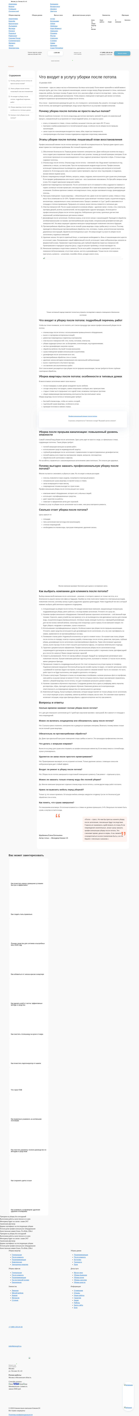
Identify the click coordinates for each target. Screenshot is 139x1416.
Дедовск (53, 9)
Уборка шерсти (79, 1282)
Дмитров (53, 11)
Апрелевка (13, 4)
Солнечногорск (14, 41)
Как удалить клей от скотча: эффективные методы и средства (26, 1004)
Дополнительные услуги (82, 15)
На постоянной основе (20, 1280)
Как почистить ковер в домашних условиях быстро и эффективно (27, 884)
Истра (52, 19)
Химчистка (106, 15)
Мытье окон (58, 15)
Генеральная (17, 1255)
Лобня (52, 23)
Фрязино (12, 43)
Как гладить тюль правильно (21, 914)
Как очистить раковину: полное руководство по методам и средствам (28, 1150)
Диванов (15, 1290)
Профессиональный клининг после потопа (82, 416)
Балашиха (54, 4)
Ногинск (12, 31)
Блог (76, 1307)
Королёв (12, 21)
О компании (118, 21)
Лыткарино (13, 26)
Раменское (13, 36)
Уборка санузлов (80, 1280)
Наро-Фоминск (55, 28)
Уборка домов (37, 15)
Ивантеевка (13, 19)
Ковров (14, 1295)
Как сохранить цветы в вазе (21, 1180)
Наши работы (102, 21)
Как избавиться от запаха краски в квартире (27, 974)
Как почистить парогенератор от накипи (26, 1063)
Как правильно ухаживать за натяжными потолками (26, 1120)
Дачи (76, 1264)
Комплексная (17, 1262)
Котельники (54, 21)
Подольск (12, 33)
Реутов (53, 36)
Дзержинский (14, 11)
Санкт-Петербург (56, 48)
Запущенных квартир (20, 1264)
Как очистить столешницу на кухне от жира (27, 1034)
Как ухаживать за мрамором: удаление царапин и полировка (25, 1210)
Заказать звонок (122, 53)
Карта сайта (78, 1305)
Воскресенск (55, 6)
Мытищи (12, 28)
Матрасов (15, 1298)
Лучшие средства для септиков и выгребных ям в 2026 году (28, 944)
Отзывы (77, 1293)
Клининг (11, 66)
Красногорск (13, 23)
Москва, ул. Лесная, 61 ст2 (19, 1)
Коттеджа (77, 1260)
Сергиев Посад (14, 38)
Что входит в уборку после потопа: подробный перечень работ (20, 99)
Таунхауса (78, 1262)
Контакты (127, 20)
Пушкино (53, 33)
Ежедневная (16, 1282)
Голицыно (12, 9)
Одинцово (54, 31)
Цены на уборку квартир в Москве (93, 24)
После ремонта (18, 1257)
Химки (52, 43)
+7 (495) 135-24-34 (106, 52)
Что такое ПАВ (16, 1090)
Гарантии (77, 1298)
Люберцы (53, 26)
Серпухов (54, 38)
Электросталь (14, 48)
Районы (77, 1303)
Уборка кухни (79, 1277)
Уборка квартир (14, 15)
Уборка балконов (80, 1275)
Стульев (15, 1300)
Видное (11, 6)
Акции (110, 22)
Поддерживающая (19, 1260)
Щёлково (53, 45)
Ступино (53, 41)
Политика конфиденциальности (21, 1415)
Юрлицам (125, 15)
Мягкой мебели (17, 1293)
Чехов (11, 45)
